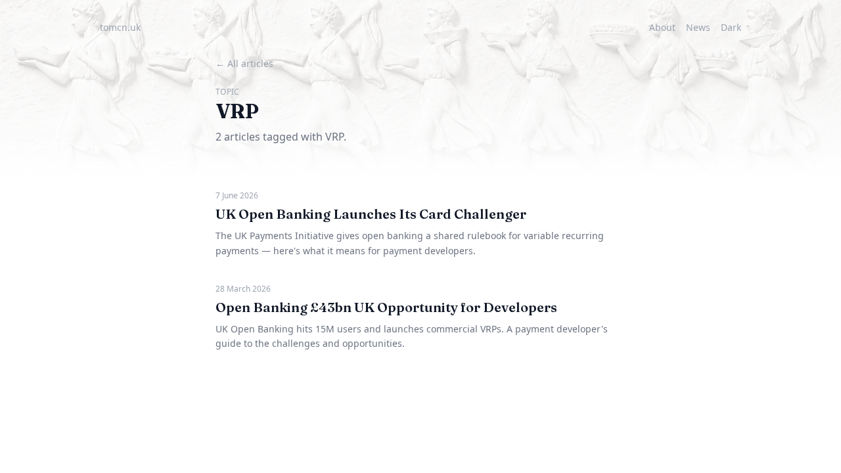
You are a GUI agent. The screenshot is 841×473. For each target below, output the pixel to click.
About (662, 27)
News (698, 27)
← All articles (244, 63)
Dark (731, 27)
